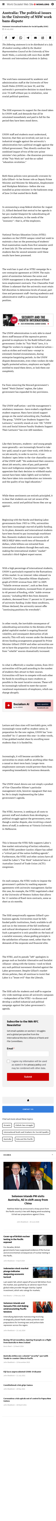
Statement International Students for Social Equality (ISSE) (25, 26)
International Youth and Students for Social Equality (26, 1132)
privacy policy (34, 1064)
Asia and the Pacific (24, 1139)
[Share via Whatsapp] (20, 37)
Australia (7, 1139)
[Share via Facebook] (6, 37)
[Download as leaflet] (42, 37)
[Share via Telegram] (28, 37)
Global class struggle (24, 1125)
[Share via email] (35, 37)
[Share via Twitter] (13, 37)
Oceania (7, 1125)
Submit (28, 1077)
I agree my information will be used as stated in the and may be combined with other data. (29, 1064)
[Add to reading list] (50, 37)
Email (10, 1049)
